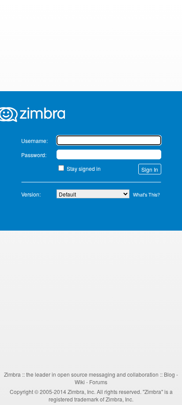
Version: (31, 194)
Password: (33, 154)
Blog (169, 374)
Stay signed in (84, 168)
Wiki (80, 382)
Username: (34, 140)
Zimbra (12, 374)
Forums (98, 382)
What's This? (146, 194)
